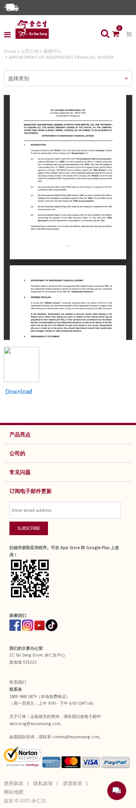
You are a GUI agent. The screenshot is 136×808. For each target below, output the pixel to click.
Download (18, 391)
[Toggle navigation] (9, 35)
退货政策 (72, 783)
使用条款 (13, 783)
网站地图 (13, 792)
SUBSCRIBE (28, 528)
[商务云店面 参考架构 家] (32, 29)
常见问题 (20, 472)
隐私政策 (43, 783)
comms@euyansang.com (75, 737)
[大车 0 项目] (119, 35)
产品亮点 (20, 435)
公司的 (17, 453)
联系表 (15, 689)
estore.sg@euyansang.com (34, 723)
